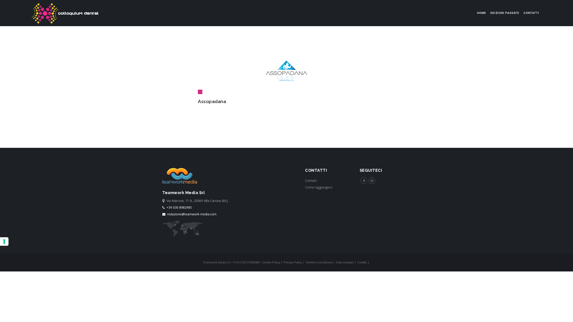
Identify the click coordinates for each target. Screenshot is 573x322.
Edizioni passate (504, 13)
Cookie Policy (271, 262)
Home (481, 13)
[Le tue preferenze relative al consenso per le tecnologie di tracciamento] (4, 241)
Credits (362, 262)
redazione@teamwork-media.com (190, 214)
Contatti (531, 13)
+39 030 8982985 (178, 207)
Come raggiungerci (318, 187)
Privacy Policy (293, 262)
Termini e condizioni (319, 262)
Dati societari (345, 262)
